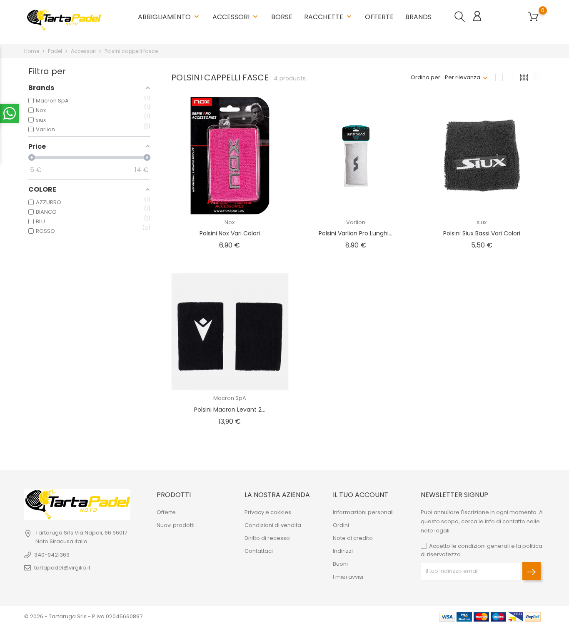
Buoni (340, 564)
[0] (533, 17)
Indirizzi (343, 551)
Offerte (379, 17)
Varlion (355, 222)
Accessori (236, 17)
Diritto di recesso (267, 538)
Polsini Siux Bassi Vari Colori (481, 233)
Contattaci (259, 551)
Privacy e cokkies (268, 512)
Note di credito (353, 538)
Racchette (328, 13)
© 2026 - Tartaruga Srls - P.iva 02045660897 (83, 616)
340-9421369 (52, 555)
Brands (418, 14)
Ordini (341, 525)
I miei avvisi (348, 577)
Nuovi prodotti (176, 525)
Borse (281, 17)
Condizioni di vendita (273, 525)
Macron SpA (229, 398)
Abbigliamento (169, 17)
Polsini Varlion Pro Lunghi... (355, 233)
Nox (230, 222)
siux (482, 222)
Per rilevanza (462, 77)
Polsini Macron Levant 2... (229, 409)
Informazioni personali (363, 512)
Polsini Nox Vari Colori (230, 233)
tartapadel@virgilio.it (62, 568)
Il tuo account (360, 495)
